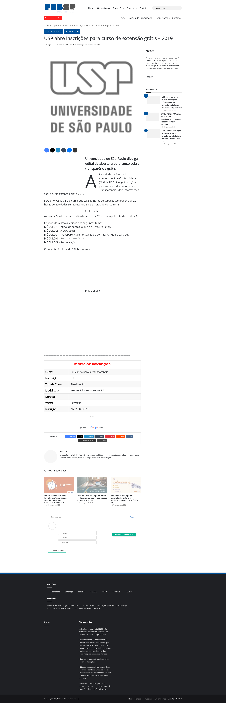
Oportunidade (59, 25)
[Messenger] (69, 150)
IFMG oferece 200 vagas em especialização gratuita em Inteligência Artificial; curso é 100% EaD (124, 499)
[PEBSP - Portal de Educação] (60, 8)
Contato (143, 8)
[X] (52, 150)
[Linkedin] (58, 150)
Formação (117, 8)
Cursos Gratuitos (53, 31)
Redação (49, 45)
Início (48, 25)
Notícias (81, 591)
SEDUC (94, 591)
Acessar (133, 517)
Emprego (131, 8)
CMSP (129, 591)
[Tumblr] (63, 150)
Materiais (116, 591)
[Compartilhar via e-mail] (75, 150)
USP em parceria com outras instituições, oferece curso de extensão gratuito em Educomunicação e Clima (55, 499)
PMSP (104, 591)
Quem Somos (103, 8)
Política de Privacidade (140, 18)
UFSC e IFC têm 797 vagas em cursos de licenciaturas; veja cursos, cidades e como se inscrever (92, 498)
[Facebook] (46, 150)
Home (91, 8)
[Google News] (97, 427)
